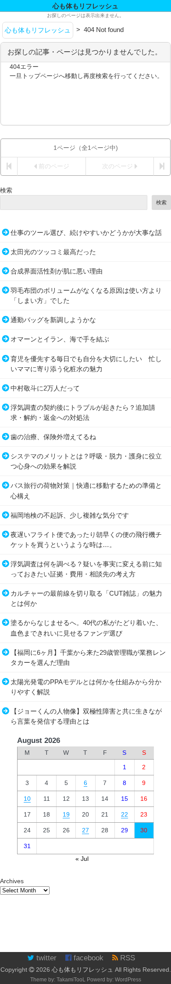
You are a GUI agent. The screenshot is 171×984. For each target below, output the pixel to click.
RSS (126, 958)
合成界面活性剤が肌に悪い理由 (57, 271)
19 (66, 814)
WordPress (128, 980)
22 (124, 814)
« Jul (82, 858)
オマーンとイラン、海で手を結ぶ (60, 339)
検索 (6, 190)
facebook (87, 958)
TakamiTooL (71, 980)
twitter (45, 958)
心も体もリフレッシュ (82, 969)
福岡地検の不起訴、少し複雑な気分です (70, 515)
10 (27, 798)
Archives (12, 881)
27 (85, 830)
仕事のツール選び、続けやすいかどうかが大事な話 (86, 232)
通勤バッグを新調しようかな (53, 319)
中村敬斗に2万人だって (45, 388)
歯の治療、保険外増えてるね (53, 436)
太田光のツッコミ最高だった (53, 252)
